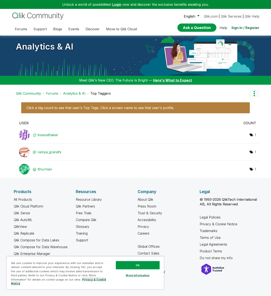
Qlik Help (252, 16)
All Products (23, 199)
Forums (52, 93)
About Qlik (145, 199)
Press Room (147, 206)
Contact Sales (148, 253)
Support (82, 240)
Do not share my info (217, 258)
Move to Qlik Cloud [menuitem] (121, 29)
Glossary (82, 226)
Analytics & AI (44, 46)
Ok (138, 265)
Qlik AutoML (23, 220)
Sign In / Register (245, 28)
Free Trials (83, 213)
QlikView (20, 226)
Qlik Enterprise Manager (32, 254)
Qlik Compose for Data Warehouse (41, 247)
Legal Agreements (213, 244)
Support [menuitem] (40, 29)
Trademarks (208, 231)
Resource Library (89, 199)
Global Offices (149, 246)
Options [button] (254, 93)
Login (116, 4)
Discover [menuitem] (93, 29)
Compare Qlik (86, 220)
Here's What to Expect (172, 80)
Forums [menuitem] (21, 29)
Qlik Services (231, 16)
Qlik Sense (22, 213)
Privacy (143, 226)
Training (82, 233)
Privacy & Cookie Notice (218, 224)
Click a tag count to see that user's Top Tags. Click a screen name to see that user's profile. (100, 108)
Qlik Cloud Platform (28, 206)
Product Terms (211, 251)
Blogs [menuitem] (57, 29)
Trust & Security (150, 213)
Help (223, 28)
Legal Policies (210, 217)
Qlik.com (211, 16)
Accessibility (147, 220)
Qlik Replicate (24, 233)
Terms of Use (210, 237)
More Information (137, 275)
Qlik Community (28, 93)
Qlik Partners (85, 206)
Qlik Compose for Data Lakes (36, 240)
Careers (143, 233)
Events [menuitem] (73, 29)
